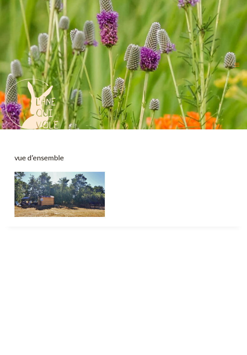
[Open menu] (236, 64)
